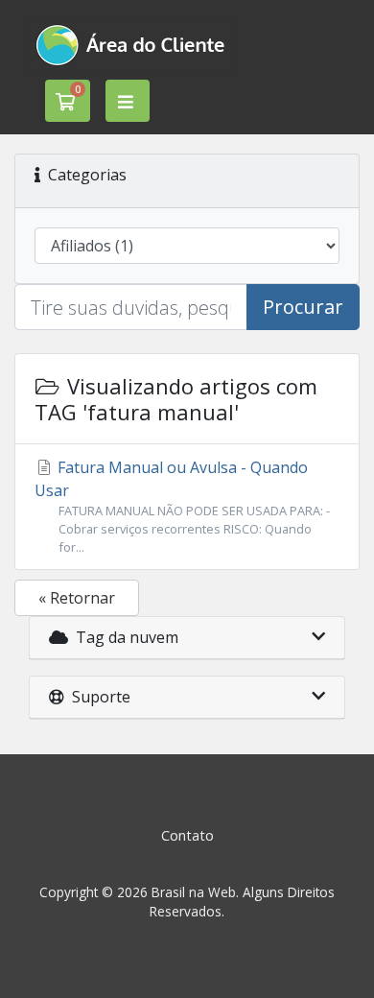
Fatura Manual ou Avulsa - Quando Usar (182, 506)
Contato (187, 835)
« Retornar (76, 597)
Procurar (303, 307)
